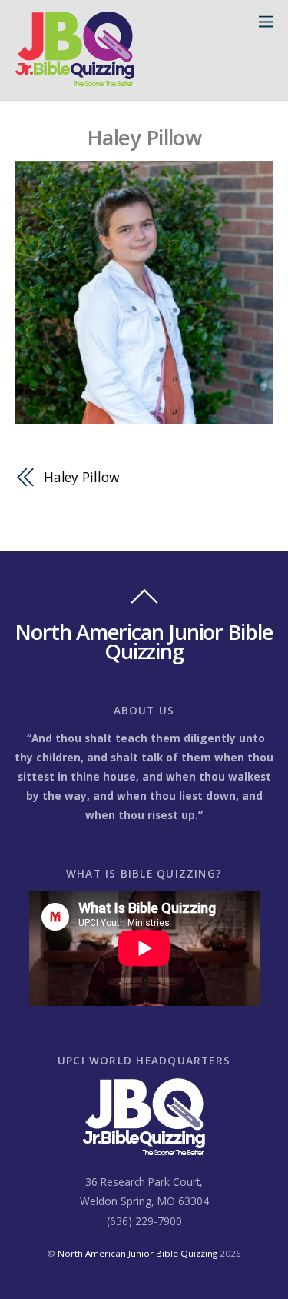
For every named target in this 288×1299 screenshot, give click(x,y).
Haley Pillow (144, 137)
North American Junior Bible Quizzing (137, 1253)
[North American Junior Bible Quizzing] (75, 80)
